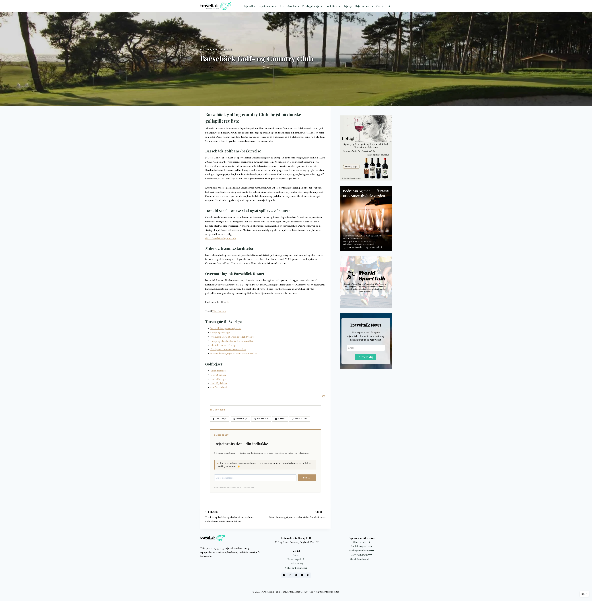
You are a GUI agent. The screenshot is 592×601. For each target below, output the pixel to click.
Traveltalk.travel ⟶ (361, 554)
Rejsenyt (347, 6)
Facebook (221, 419)
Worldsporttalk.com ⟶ (361, 550)
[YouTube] (302, 575)
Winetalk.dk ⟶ (361, 542)
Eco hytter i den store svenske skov (228, 349)
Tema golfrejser (218, 370)
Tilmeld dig (366, 357)
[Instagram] (290, 575)
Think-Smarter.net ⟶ (361, 558)
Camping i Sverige (220, 332)
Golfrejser (209, 49)
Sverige (226, 49)
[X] (296, 575)
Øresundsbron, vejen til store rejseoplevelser (233, 353)
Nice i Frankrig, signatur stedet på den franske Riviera (297, 515)
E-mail (281, 419)
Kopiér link (301, 419)
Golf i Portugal (218, 379)
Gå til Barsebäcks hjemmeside (220, 238)
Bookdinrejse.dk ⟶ (361, 546)
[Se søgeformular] (389, 6)
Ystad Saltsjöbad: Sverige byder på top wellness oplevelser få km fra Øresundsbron (229, 517)
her (228, 302)
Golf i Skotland (218, 387)
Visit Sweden (219, 311)
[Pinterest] (308, 575)
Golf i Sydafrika (218, 383)
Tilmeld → (307, 478)
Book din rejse (333, 6)
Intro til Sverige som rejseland (225, 328)
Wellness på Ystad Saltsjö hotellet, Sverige (232, 336)
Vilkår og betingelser (296, 567)
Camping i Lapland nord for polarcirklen (232, 341)
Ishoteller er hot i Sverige (223, 345)
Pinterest (241, 419)
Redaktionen (208, 67)
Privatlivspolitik (296, 559)
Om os (379, 6)
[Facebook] (284, 575)
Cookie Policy (296, 563)
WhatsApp (262, 419)
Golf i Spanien (218, 374)
